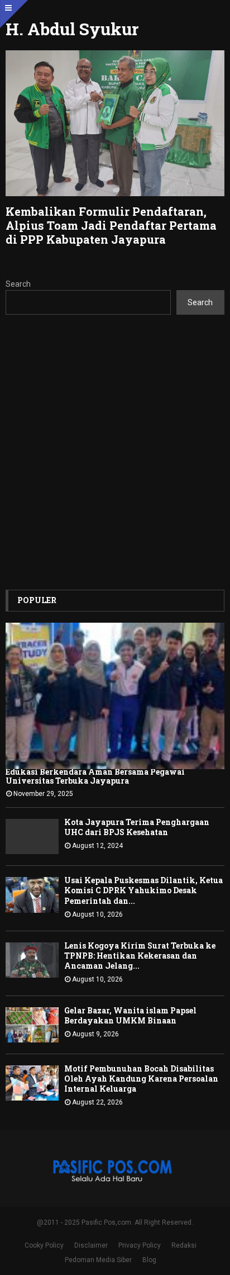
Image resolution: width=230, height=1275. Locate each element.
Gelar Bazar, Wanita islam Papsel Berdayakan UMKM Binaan (130, 1015)
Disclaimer (91, 1245)
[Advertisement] (115, 452)
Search (18, 283)
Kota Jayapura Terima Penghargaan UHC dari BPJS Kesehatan (136, 827)
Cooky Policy (44, 1245)
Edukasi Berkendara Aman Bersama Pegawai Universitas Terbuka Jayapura (95, 776)
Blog (149, 1260)
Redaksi (184, 1245)
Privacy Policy (139, 1245)
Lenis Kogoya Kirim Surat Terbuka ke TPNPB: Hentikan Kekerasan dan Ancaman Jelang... (139, 955)
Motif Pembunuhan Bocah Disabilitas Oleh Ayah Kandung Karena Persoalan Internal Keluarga (141, 1078)
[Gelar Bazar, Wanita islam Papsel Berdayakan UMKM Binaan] (32, 1024)
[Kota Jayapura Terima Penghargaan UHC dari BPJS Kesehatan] (32, 836)
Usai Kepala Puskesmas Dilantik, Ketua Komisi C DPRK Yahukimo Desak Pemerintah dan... (143, 890)
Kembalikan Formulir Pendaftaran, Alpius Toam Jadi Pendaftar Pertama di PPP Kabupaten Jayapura (111, 225)
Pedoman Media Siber (98, 1260)
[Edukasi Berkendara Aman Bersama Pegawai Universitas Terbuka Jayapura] (115, 696)
